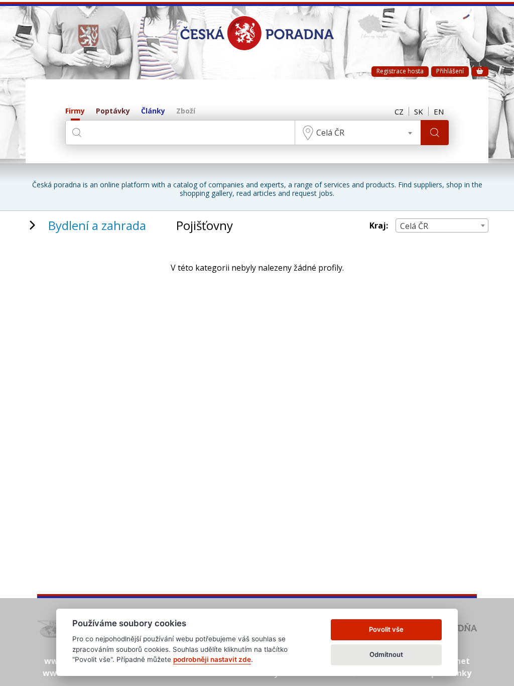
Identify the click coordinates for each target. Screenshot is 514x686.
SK (418, 111)
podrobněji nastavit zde (212, 659)
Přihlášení (450, 71)
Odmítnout (386, 654)
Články (153, 111)
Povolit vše (386, 629)
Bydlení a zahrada (97, 225)
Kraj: (378, 226)
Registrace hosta (400, 71)
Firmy (75, 111)
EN (439, 111)
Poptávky (113, 111)
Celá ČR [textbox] (330, 132)
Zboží (185, 111)
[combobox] (358, 133)
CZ (399, 111)
